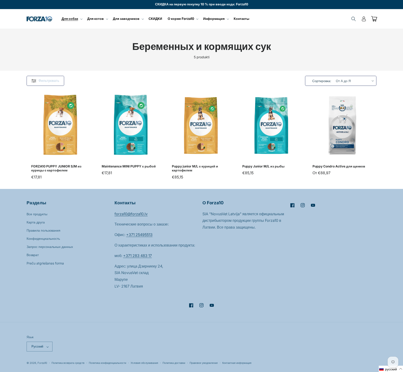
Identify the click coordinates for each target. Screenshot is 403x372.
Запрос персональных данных (50, 247)
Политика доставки (174, 363)
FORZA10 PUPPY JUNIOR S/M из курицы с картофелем (56, 168)
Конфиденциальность (43, 238)
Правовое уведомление (204, 363)
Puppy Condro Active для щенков (339, 166)
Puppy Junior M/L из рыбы (263, 166)
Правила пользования (43, 230)
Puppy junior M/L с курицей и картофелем (195, 168)
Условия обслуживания (144, 363)
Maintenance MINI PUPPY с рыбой (129, 166)
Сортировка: (321, 81)
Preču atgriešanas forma (45, 263)
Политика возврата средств (68, 363)
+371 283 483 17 (137, 255)
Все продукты (37, 214)
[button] (71, 19)
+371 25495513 (139, 234)
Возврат (33, 255)
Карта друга (36, 222)
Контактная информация (236, 363)
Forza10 (42, 363)
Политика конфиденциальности (107, 363)
